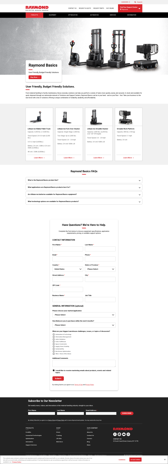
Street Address (58, 275)
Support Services (31, 445)
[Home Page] (37, 8)
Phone (88, 255)
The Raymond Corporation (115, 435)
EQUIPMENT (52, 15)
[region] (84, 459)
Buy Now (34, 77)
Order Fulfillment (60, 341)
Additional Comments (60, 358)
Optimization (30, 438)
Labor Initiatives (60, 339)
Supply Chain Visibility (62, 346)
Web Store (59, 441)
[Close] (165, 459)
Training (59, 435)
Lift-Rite (59, 438)
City (87, 275)
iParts (58, 432)
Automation (29, 441)
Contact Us (90, 435)
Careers (89, 438)
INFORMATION (131, 15)
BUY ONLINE (110, 8)
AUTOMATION (94, 15)
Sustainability (59, 349)
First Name (57, 245)
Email (54, 255)
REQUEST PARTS (98, 8)
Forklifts (28, 432)
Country (55, 265)
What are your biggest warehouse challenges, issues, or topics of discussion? (81, 331)
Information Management (63, 337)
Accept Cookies (135, 459)
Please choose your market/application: (67, 311)
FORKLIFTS (34, 15)
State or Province (92, 265)
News (88, 445)
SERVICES (113, 15)
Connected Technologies (34, 435)
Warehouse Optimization (63, 351)
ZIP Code (56, 285)
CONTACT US (72, 8)
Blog (88, 441)
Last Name (89, 245)
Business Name (58, 295)
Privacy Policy (90, 384)
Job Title (88, 295)
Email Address (91, 410)
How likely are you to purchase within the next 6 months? (73, 321)
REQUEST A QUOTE (85, 8)
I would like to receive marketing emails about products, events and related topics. (83, 371)
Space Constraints (61, 344)
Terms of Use (78, 384)
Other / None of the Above (63, 353)
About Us (90, 432)
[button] (136, 2)
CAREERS (125, 2)
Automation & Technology (63, 334)
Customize (122, 459)
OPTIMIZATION (73, 15)
